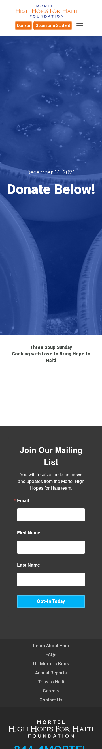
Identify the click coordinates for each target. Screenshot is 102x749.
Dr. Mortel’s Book (51, 663)
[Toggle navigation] (80, 25)
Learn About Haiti (51, 645)
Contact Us (51, 700)
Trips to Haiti (51, 682)
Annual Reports (51, 672)
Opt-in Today (51, 601)
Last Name (28, 565)
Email (23, 500)
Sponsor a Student (53, 25)
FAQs (51, 654)
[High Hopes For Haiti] (46, 11)
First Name (28, 532)
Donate (23, 25)
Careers (51, 691)
